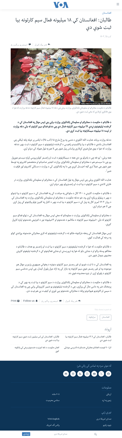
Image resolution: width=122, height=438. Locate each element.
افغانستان (106, 13)
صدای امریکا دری (60, 434)
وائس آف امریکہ (53, 425)
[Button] (42, 44)
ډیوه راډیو (107, 425)
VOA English (54, 419)
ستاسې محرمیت (53, 400)
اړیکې (108, 394)
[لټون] (95, 434)
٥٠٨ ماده (56, 394)
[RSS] (80, 374)
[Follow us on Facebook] (108, 374)
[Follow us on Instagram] (87, 374)
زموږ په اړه (106, 400)
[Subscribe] (66, 374)
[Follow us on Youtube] (94, 374)
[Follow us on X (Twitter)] (101, 374)
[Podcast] (73, 374)
